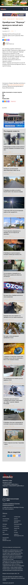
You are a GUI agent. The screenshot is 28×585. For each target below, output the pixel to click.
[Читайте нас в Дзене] (17, 456)
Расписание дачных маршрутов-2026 (7, 539)
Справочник (17, 516)
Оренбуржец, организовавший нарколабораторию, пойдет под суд (12, 169)
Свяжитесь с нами (7, 480)
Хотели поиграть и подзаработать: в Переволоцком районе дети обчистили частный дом (13, 275)
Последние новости (11, 131)
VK (3, 94)
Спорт (15, 530)
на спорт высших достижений (16, 84)
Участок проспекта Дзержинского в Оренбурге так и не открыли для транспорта (12, 232)
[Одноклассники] (5, 40)
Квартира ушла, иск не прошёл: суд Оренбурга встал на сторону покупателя (13, 316)
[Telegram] (7, 40)
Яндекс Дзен (5, 98)
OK (3, 97)
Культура (5, 530)
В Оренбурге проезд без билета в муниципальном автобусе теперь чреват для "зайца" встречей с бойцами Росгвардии (13, 401)
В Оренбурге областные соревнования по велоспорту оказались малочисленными (13, 423)
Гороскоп (5, 520)
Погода (16, 532)
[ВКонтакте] (3, 40)
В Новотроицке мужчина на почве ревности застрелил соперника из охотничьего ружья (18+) (14, 148)
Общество (16, 528)
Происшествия (18, 524)
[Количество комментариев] (13, 152)
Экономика (6, 528)
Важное (16, 518)
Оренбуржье (6, 534)
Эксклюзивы (6, 518)
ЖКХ (3, 532)
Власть (4, 526)
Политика (16, 526)
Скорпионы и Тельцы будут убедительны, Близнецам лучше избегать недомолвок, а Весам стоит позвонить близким (13, 358)
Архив (4, 516)
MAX (3, 95)
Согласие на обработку (8, 503)
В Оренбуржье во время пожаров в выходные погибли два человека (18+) (13, 253)
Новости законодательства (19, 535)
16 (13, 426)
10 (13, 405)
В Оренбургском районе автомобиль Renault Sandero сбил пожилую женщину (13, 190)
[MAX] (8, 40)
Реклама (5, 524)
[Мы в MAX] (19, 456)
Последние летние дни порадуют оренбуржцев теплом (11, 336)
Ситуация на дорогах (17, 521)
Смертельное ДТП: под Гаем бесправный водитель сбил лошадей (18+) (13, 211)
